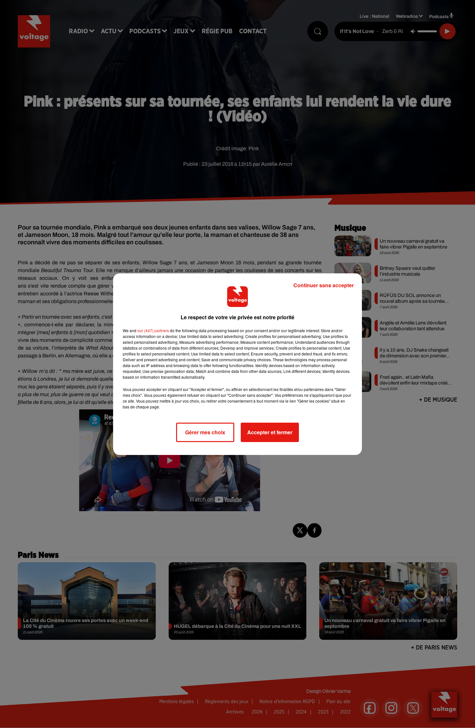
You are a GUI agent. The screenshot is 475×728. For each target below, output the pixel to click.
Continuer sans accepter (323, 285)
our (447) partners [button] (153, 330)
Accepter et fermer (269, 432)
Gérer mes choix (205, 432)
